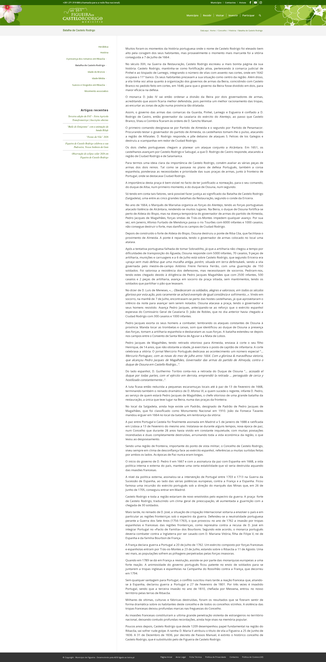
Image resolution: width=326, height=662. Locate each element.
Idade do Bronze (96, 71)
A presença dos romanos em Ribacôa (85, 58)
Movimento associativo (96, 91)
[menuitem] (216, 2)
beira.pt (130, 657)
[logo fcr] (85, 15)
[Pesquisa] (260, 15)
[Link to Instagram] (260, 2)
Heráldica (103, 46)
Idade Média (98, 78)
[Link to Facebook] (250, 2)
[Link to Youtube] (255, 2)
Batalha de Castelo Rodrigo (79, 30)
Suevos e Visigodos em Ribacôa (88, 84)
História (104, 52)
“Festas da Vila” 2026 (97, 136)
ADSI (116, 657)
